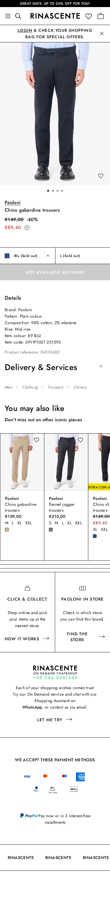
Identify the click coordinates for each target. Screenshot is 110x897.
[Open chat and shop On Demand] (55, 672)
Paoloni (13, 202)
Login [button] (25, 30)
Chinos (80, 387)
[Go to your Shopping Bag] (100, 16)
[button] (90, 16)
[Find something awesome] (20, 16)
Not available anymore (54, 272)
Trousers (55, 387)
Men (8, 387)
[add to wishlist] (100, 176)
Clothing (30, 387)
